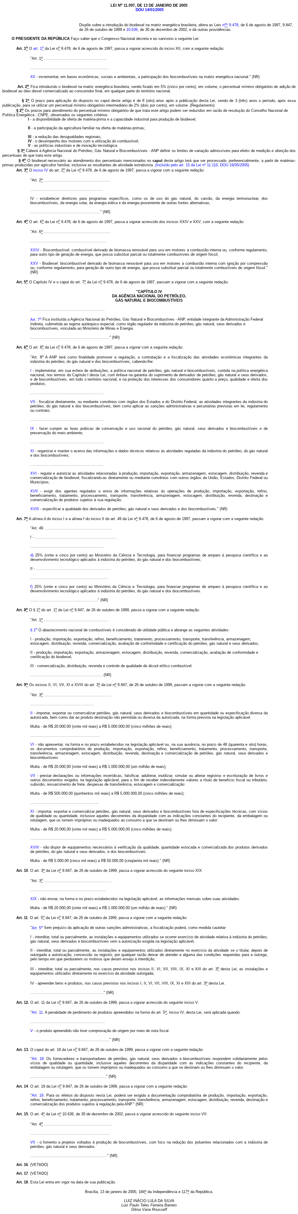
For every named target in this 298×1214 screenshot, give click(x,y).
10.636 (132, 29)
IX (32, 428)
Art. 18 (38, 1058)
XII (33, 77)
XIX (33, 899)
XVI (33, 473)
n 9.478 (230, 25)
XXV (34, 263)
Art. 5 (37, 928)
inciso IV (40, 170)
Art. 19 (37, 1095)
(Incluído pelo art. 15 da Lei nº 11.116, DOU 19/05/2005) (202, 165)
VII (32, 402)
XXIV (34, 250)
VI (32, 744)
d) (31, 555)
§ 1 (33, 630)
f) (31, 586)
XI (32, 451)
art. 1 (38, 48)
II (31, 713)
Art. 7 (35, 319)
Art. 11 (37, 1012)
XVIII (35, 509)
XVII (34, 491)
